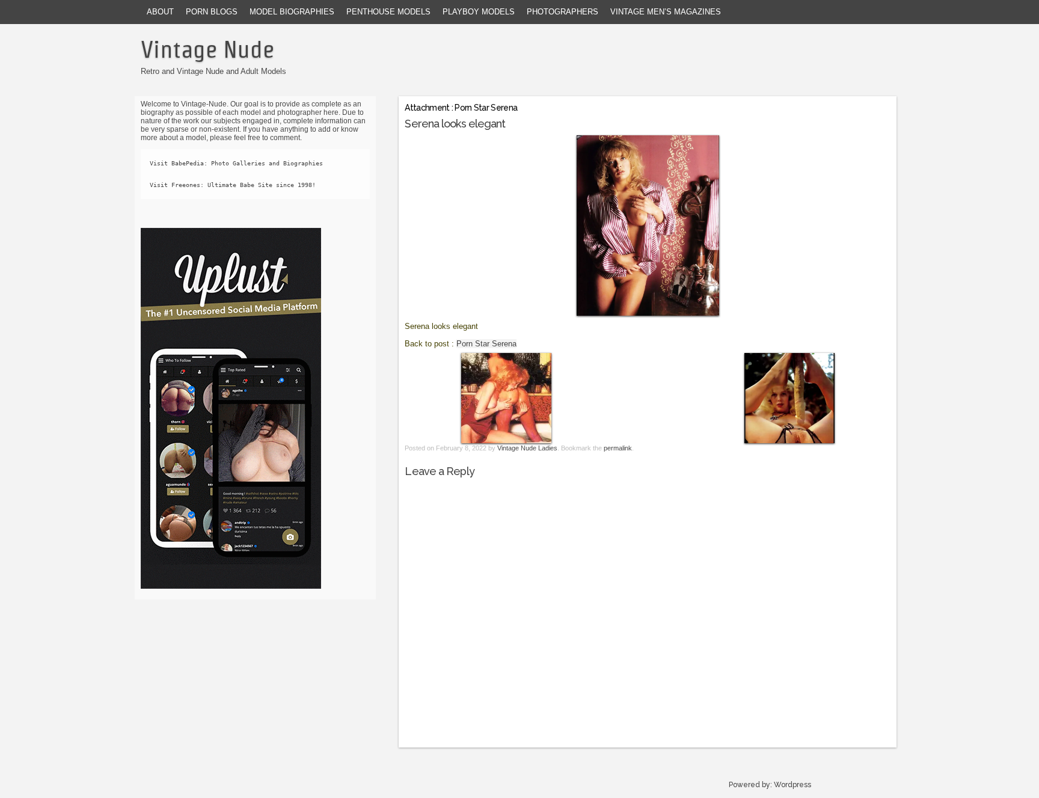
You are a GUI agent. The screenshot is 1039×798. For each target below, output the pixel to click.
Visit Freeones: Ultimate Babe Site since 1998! (233, 185)
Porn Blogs (212, 11)
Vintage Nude (207, 49)
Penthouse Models (388, 11)
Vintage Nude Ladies (527, 448)
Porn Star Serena (486, 343)
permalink (618, 448)
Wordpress (792, 785)
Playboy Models (479, 11)
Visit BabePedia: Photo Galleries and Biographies (236, 163)
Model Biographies (292, 11)
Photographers (562, 11)
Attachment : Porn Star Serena (461, 107)
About (160, 11)
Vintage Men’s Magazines (665, 11)
